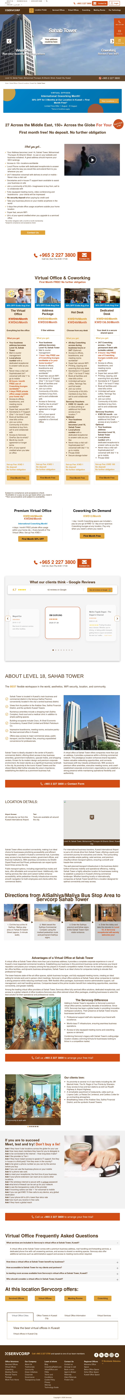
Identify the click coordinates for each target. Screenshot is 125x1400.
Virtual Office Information (75, 1315)
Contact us (68, 1364)
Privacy (47, 1382)
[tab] (62, 1242)
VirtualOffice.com (51, 1369)
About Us (10, 1)
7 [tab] (69, 650)
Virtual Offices (73, 10)
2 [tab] (55, 650)
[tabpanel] (62, 623)
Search (7, 3)
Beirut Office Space (91, 1369)
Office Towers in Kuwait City (47, 1317)
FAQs (47, 1372)
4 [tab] (61, 650)
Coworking (86, 10)
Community (29, 1369)
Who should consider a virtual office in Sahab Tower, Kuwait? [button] (62, 1279)
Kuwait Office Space (92, 1374)
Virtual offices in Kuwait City (25, 1333)
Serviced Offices (58, 10)
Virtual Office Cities (20, 1315)
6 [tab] (66, 650)
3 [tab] (58, 650)
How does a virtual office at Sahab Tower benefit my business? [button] (62, 1261)
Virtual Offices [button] (45, 1298)
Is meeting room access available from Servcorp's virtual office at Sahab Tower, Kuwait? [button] (62, 1273)
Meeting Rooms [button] (75, 1298)
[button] (92, 817)
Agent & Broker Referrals (70, 1373)
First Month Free (119, 43)
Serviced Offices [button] (16, 1298)
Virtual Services (104, 1315)
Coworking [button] (103, 1298)
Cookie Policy (50, 1379)
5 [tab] (63, 650)
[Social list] (96, 1354)
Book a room (69, 1369)
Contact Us (119, 34)
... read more (107, 635)
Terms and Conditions (49, 1375)
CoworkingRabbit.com (53, 1367)
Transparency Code (32, 1379)
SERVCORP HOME (36, 1)
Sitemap (48, 1385)
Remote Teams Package (11, 1375)
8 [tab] (72, 650)
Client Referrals (70, 1377)
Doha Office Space (91, 1372)
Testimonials (30, 1367)
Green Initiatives (31, 1372)
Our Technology (115, 10)
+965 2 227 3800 (84, 3)
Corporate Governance (29, 1375)
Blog (46, 1364)
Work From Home (12, 1379)
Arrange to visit (70, 1367)
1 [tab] (53, 650)
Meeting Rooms (99, 10)
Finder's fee (68, 1379)
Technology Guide (52, 1387)
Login (116, 3)
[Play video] (92, 160)
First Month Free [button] (18, 477)
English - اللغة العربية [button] (13, 5)
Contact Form (76, 783)
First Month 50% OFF (33, 538)
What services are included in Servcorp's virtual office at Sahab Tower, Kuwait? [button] (62, 1242)
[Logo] (12, 10)
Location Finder (41, 10)
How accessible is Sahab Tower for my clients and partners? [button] (62, 1267)
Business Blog (22, 1)
